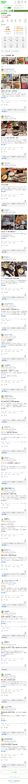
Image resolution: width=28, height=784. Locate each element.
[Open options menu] (26, 69)
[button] (4, 60)
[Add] (25, 14)
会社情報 (10, 780)
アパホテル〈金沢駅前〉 (6, 15)
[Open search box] (2, 51)
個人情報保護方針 (16, 780)
